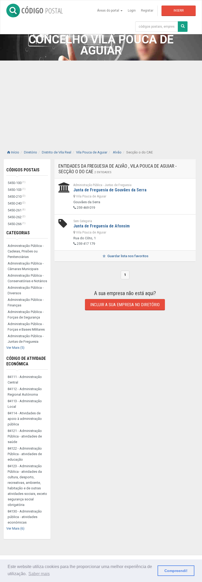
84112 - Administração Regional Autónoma (25, 391)
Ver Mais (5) (15, 348)
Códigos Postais (22, 169)
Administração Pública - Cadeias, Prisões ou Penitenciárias (26, 251)
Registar (147, 10)
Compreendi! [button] (176, 571)
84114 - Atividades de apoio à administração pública (25, 418)
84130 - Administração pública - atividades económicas (25, 516)
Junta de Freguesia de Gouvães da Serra (110, 189)
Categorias (18, 232)
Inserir (179, 10)
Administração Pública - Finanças (26, 302)
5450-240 (17, 203)
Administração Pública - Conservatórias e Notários (27, 278)
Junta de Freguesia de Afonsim (101, 225)
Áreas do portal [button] (108, 10)
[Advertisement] (101, 100)
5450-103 (17, 190)
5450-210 (17, 196)
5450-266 (17, 224)
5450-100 (17, 183)
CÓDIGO (42, 11)
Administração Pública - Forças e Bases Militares (26, 326)
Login (132, 10)
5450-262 (17, 217)
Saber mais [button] (39, 573)
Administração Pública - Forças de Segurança (26, 314)
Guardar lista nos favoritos (127, 256)
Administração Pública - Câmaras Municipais (26, 266)
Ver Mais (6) (15, 528)
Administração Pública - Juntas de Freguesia (26, 339)
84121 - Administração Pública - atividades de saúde (25, 436)
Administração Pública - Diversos (26, 290)
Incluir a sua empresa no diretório (125, 304)
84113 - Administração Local (25, 404)
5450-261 (17, 210)
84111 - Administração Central (25, 379)
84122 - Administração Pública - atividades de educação (25, 453)
